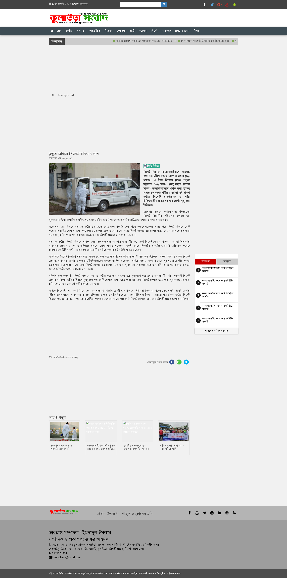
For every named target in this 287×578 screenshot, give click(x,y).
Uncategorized (65, 95)
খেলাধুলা (121, 31)
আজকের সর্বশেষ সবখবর (216, 330)
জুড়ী (132, 31)
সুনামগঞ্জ (166, 31)
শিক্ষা (196, 31)
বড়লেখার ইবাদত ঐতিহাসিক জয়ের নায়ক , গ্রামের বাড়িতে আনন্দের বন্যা (101, 449)
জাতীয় (69, 31)
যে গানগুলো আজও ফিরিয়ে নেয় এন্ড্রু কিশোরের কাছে (195, 40)
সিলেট (154, 31)
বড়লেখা (143, 31)
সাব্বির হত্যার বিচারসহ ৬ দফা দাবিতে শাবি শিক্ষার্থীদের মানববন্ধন (172, 449)
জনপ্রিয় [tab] (227, 261)
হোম (59, 31)
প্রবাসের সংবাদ (182, 31)
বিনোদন (108, 31)
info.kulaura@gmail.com (66, 557)
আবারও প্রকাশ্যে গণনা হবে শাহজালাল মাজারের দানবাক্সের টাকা (135, 40)
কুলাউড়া (81, 31)
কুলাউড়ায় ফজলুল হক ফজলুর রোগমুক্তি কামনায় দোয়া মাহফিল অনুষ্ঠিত (136, 449)
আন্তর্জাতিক (95, 31)
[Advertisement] (99, 68)
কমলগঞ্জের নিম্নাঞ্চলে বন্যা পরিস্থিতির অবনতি (218, 269)
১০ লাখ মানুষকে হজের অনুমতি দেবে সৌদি (62, 447)
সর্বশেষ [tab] (206, 261)
